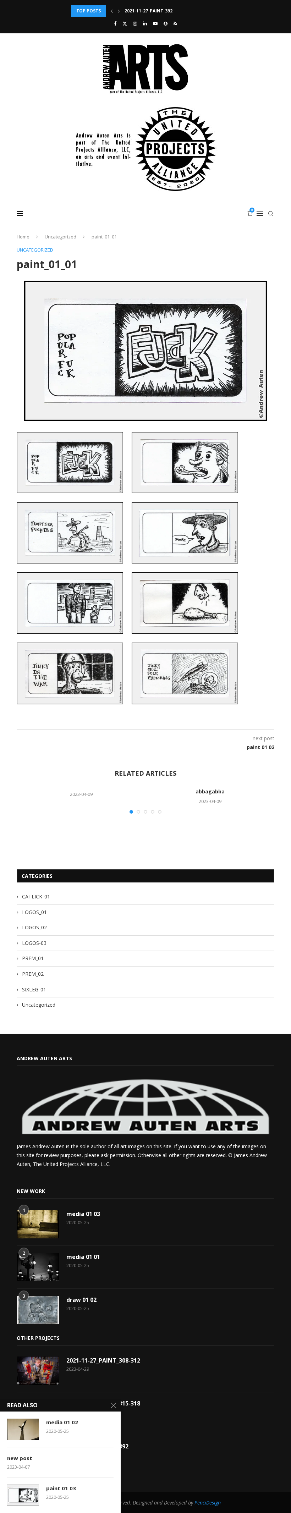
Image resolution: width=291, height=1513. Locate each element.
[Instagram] (135, 23)
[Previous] (112, 11)
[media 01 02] (23, 1429)
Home (23, 236)
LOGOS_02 (34, 927)
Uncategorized (60, 236)
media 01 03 (83, 1214)
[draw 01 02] (38, 1310)
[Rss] (175, 23)
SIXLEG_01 (34, 989)
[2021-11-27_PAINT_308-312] (38, 1371)
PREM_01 (33, 958)
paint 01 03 (61, 1488)
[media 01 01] (38, 1267)
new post (19, 1458)
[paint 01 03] (23, 1495)
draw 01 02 (81, 1300)
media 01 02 (62, 1422)
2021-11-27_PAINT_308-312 (103, 1360)
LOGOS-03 (34, 943)
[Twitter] (124, 23)
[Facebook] (115, 23)
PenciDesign (207, 1502)
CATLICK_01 (36, 896)
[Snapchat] (166, 23)
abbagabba (210, 791)
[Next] (119, 11)
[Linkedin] (145, 23)
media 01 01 (83, 1257)
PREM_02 (33, 973)
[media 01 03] (38, 1224)
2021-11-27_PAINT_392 (97, 1446)
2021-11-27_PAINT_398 (148, 11)
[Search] (270, 213)
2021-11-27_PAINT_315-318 (103, 1403)
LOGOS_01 (34, 912)
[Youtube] (155, 23)
